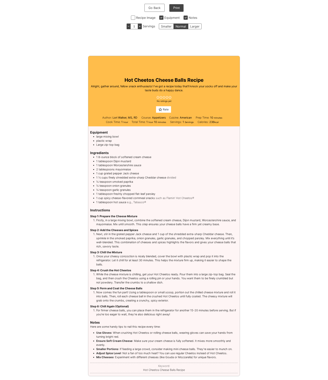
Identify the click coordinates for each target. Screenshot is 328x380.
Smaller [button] (166, 26)
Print (176, 7)
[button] (157, 97)
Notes (193, 18)
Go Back (154, 8)
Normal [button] (181, 26)
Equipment (172, 18)
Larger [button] (194, 26)
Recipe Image (145, 18)
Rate (165, 109)
